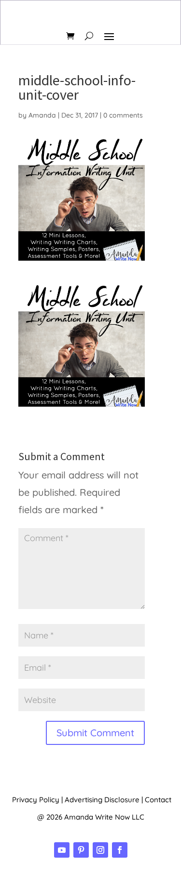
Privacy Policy (35, 799)
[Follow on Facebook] (119, 850)
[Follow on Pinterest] (81, 850)
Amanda (42, 115)
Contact (158, 799)
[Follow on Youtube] (62, 850)
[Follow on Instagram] (100, 850)
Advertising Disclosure (102, 799)
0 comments (123, 115)
